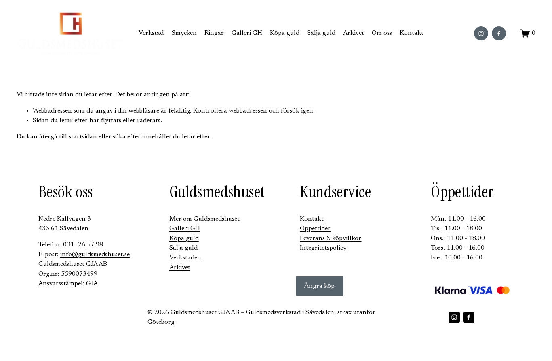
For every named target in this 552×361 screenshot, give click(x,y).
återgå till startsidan (68, 137)
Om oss (382, 33)
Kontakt (411, 33)
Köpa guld (284, 33)
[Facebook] (499, 33)
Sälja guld (321, 33)
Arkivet (179, 267)
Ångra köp (319, 286)
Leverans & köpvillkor (330, 238)
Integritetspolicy (323, 248)
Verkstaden (185, 258)
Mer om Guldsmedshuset (204, 219)
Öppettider (315, 228)
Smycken (184, 33)
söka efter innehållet (142, 137)
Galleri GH (247, 33)
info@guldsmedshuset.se (95, 254)
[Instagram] (481, 33)
